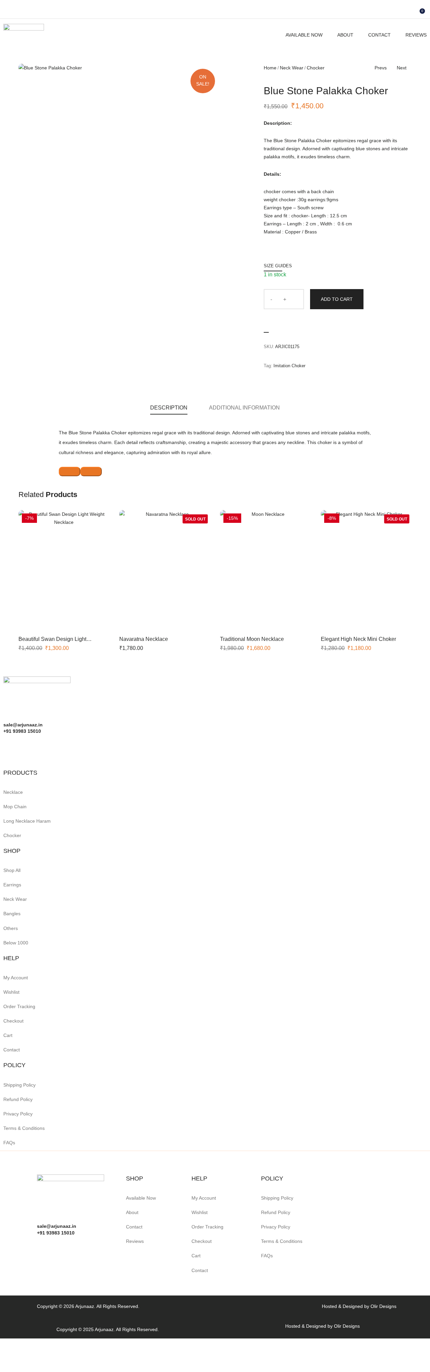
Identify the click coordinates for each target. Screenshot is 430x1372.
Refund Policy (18, 1099)
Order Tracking (19, 1006)
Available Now (304, 35)
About (345, 35)
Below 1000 (15, 942)
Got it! (398, 11)
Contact (379, 35)
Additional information (244, 407)
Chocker (316, 67)
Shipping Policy (19, 1085)
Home (270, 67)
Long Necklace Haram (27, 821)
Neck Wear (291, 67)
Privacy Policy (18, 1113)
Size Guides (278, 265)
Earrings (12, 884)
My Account (15, 977)
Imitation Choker (289, 365)
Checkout (13, 1021)
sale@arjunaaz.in (56, 1226)
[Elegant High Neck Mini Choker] (366, 570)
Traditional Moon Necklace (252, 639)
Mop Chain (15, 806)
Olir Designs (383, 1306)
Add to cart (337, 299)
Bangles (11, 913)
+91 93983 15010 (56, 1233)
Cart (7, 1035)
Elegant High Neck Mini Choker (358, 639)
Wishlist (11, 992)
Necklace (13, 792)
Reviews (416, 35)
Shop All (11, 870)
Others (10, 928)
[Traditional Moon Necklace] (265, 570)
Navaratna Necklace (143, 639)
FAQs (9, 1142)
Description (168, 407)
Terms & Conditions (24, 1128)
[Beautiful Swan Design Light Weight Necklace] (63, 570)
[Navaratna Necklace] (164, 570)
